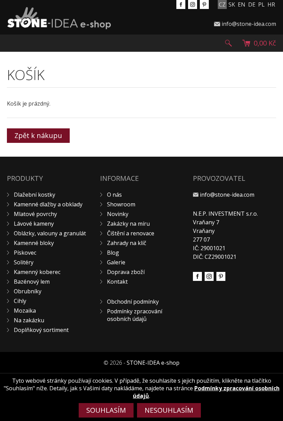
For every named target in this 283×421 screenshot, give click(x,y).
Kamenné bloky (34, 243)
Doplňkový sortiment (41, 330)
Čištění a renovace (130, 233)
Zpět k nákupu (38, 135)
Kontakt (117, 281)
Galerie (116, 262)
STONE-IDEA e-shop (153, 362)
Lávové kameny (34, 223)
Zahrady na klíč (126, 243)
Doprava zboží (126, 272)
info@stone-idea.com (249, 24)
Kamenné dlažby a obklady (48, 204)
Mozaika (25, 310)
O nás (114, 194)
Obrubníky (27, 291)
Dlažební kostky (34, 194)
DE (251, 4)
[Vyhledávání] (228, 43)
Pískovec (25, 252)
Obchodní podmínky (133, 301)
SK (231, 4)
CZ (222, 4)
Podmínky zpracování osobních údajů (134, 315)
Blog (113, 252)
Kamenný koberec (37, 272)
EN (241, 4)
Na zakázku (29, 320)
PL (261, 4)
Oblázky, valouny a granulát (50, 233)
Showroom (121, 204)
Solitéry (23, 262)
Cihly (20, 301)
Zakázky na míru (128, 223)
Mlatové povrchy (35, 214)
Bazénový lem (32, 281)
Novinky (117, 214)
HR (271, 4)
